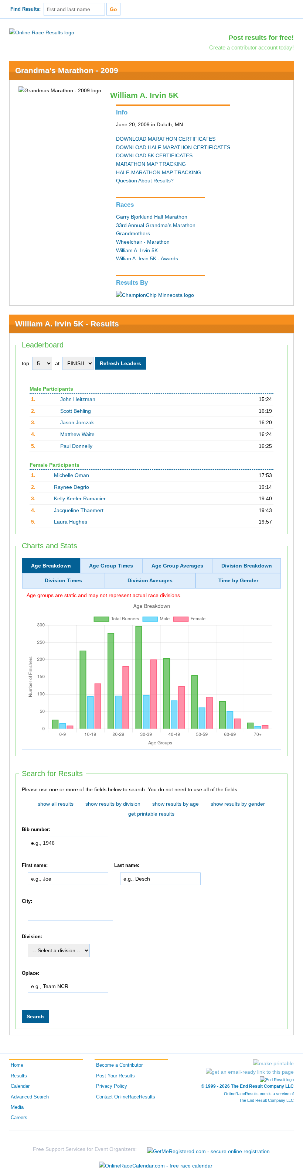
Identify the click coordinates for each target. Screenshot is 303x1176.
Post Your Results (115, 1076)
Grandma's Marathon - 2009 (66, 70)
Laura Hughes (70, 522)
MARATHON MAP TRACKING (151, 164)
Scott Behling (75, 411)
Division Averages (150, 580)
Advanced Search (30, 1097)
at (57, 363)
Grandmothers (133, 233)
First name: (35, 865)
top (25, 363)
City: (27, 901)
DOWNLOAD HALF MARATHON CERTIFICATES (173, 147)
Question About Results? (145, 181)
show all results (56, 804)
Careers (19, 1117)
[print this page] (273, 1063)
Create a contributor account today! (251, 47)
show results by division (112, 804)
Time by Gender (238, 580)
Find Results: (25, 9)
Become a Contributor (119, 1065)
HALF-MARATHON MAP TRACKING (158, 172)
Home (17, 1065)
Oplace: (30, 973)
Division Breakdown (246, 566)
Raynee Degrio (71, 487)
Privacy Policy (111, 1086)
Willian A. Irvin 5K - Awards (147, 258)
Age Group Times (111, 566)
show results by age (175, 804)
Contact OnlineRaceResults (125, 1097)
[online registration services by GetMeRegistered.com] (208, 1149)
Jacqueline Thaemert (78, 510)
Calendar (20, 1086)
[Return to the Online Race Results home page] (41, 32)
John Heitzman (77, 399)
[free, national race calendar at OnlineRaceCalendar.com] (155, 1165)
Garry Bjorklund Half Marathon (151, 217)
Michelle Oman (71, 475)
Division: (32, 936)
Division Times (63, 580)
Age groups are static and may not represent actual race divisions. (104, 595)
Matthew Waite (77, 434)
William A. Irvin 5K (137, 250)
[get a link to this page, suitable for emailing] (250, 1072)
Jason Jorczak (77, 422)
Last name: (126, 865)
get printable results (151, 814)
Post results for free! (261, 37)
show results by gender (238, 804)
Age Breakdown (51, 566)
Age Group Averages (177, 566)
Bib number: (36, 829)
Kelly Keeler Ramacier (80, 498)
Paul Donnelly (76, 446)
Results (19, 1076)
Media (17, 1107)
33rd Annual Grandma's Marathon (155, 225)
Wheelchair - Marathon (143, 242)
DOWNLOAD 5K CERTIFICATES (154, 155)
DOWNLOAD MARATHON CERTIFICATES (165, 139)
